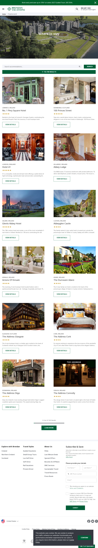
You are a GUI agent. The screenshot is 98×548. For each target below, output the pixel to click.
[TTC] (24, 541)
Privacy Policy (84, 501)
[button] (16, 521)
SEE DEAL (69, 3)
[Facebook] (89, 521)
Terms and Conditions (76, 488)
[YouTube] (93, 521)
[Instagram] (96, 521)
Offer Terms (69, 457)
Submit (75, 508)
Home (4, 14)
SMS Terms (73, 501)
